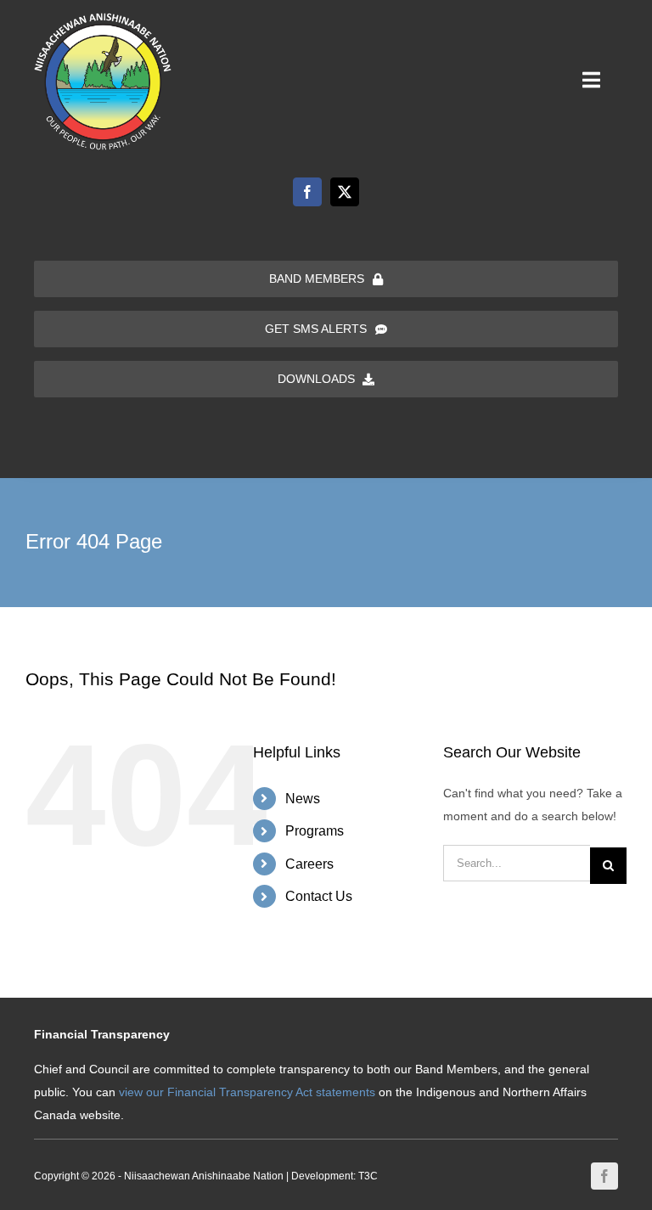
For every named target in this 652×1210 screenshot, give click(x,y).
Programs (314, 831)
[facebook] (307, 191)
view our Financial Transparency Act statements (247, 1092)
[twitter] (344, 191)
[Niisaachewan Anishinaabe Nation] (102, 18)
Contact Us (318, 896)
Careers (309, 864)
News (302, 798)
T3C (368, 1176)
